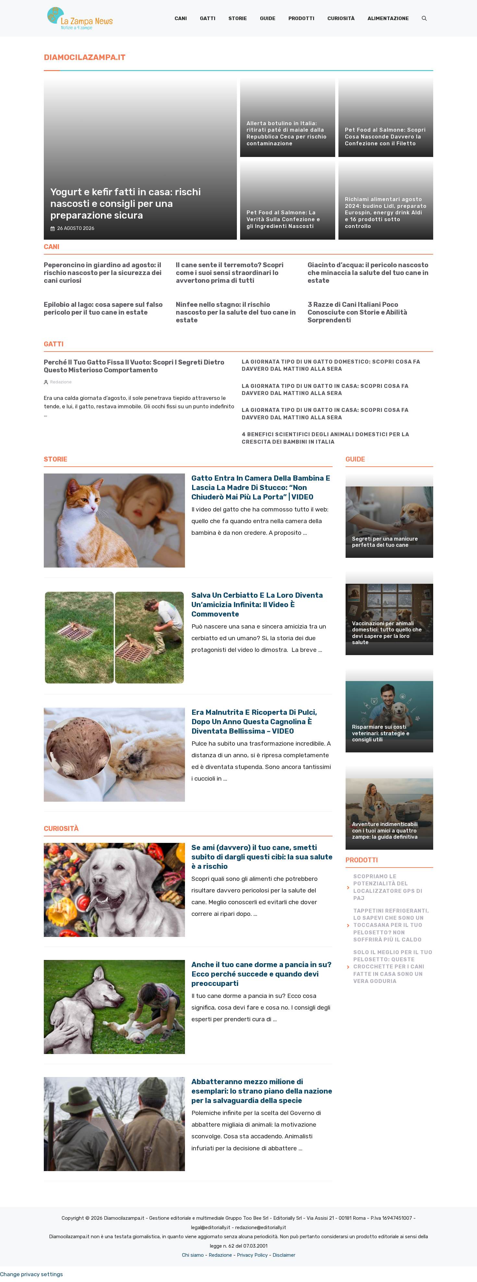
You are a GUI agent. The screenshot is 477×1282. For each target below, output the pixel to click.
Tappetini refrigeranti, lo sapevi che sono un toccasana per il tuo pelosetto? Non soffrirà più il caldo (391, 925)
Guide (267, 18)
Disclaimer (284, 1255)
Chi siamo (193, 1255)
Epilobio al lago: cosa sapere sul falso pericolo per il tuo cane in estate (103, 308)
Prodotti (301, 18)
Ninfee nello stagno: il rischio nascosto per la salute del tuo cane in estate (236, 312)
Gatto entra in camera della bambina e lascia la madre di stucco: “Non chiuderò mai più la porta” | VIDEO (260, 487)
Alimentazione (388, 18)
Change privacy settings (31, 1274)
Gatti (207, 18)
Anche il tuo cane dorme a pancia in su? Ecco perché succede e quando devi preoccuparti (261, 974)
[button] (424, 18)
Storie (237, 18)
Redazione (61, 381)
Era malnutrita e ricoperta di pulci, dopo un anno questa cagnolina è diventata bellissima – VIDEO (254, 722)
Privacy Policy (252, 1255)
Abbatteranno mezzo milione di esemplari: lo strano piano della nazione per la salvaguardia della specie (261, 1091)
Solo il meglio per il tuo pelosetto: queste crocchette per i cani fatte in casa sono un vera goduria (393, 967)
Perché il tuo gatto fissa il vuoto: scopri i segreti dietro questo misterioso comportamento (134, 366)
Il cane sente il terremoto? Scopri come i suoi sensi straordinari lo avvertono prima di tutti (230, 272)
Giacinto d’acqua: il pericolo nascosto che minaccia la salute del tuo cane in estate (368, 272)
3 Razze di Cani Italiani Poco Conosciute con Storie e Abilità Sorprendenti (357, 312)
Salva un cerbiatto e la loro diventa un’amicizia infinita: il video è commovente (257, 604)
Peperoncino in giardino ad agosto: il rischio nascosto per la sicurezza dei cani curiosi (103, 272)
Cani (181, 18)
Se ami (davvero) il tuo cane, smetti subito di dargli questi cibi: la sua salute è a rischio (262, 857)
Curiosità (341, 18)
